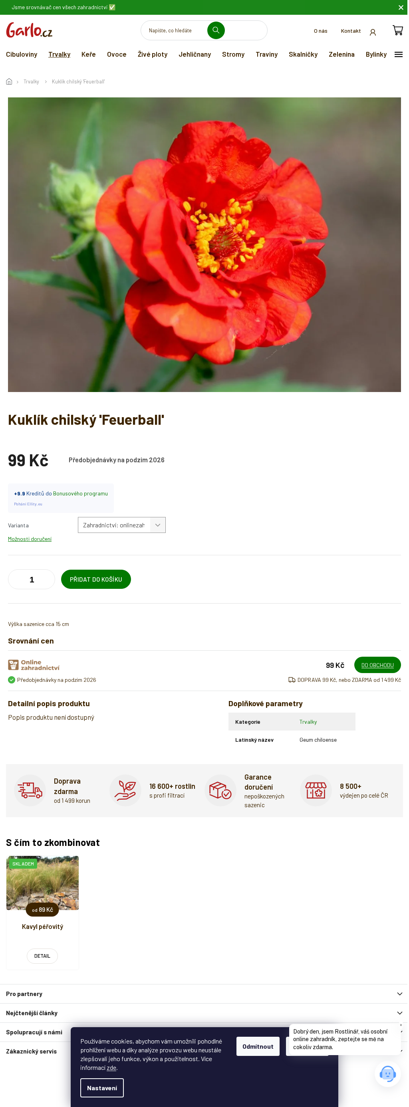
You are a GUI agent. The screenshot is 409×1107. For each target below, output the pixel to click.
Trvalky (308, 721)
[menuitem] (21, 54)
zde (111, 1067)
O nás (321, 30)
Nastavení (102, 1087)
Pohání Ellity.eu (28, 503)
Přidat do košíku (96, 579)
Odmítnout (258, 1046)
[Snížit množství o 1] (47, 580)
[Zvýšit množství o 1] (16, 580)
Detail (42, 956)
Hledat (219, 30)
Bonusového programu (80, 493)
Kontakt (351, 30)
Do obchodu (377, 664)
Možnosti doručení (30, 538)
